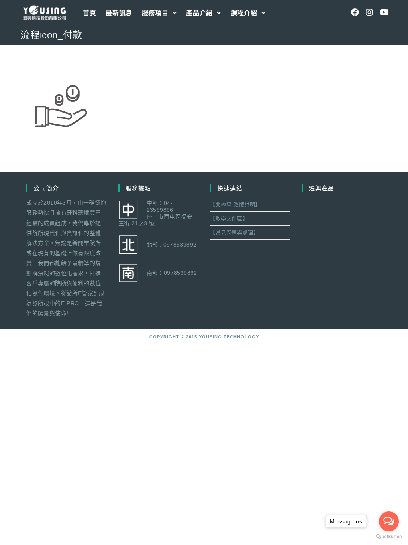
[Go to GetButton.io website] (389, 536)
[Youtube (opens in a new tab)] (384, 12)
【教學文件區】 (229, 218)
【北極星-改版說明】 (235, 204)
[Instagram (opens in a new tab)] (369, 12)
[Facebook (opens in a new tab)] (355, 12)
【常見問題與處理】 (234, 232)
